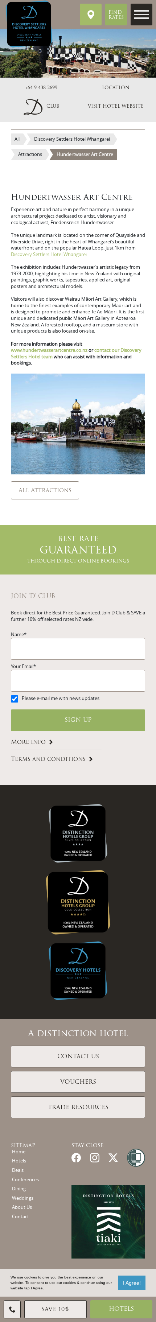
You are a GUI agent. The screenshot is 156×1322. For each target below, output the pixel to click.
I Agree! (132, 1283)
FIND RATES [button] (116, 15)
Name (17, 634)
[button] (41, 106)
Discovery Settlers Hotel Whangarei (49, 254)
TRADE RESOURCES (78, 1108)
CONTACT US (78, 1057)
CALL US (12, 1309)
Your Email (22, 666)
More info (28, 742)
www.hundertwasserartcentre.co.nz (49, 350)
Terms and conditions (48, 759)
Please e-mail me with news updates (60, 698)
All (17, 139)
